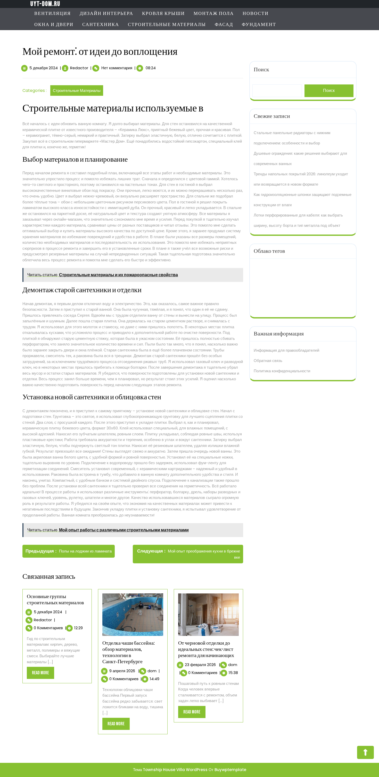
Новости (256, 13)
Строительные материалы (167, 24)
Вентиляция (52, 13)
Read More (43, 674)
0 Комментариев (48, 628)
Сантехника (100, 24)
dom (151, 671)
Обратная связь (268, 360)
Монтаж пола (214, 13)
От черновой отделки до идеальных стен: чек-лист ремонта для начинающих (206, 649)
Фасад (224, 24)
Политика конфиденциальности (282, 371)
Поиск (261, 69)
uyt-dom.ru (45, 4)
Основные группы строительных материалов (55, 599)
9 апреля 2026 (122, 671)
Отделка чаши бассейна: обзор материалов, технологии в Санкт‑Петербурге (128, 652)
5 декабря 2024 (43, 68)
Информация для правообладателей (286, 350)
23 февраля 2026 (200, 664)
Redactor (79, 68)
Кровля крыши (163, 13)
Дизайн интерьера (106, 13)
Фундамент (259, 24)
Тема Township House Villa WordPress (170, 769)
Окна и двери (53, 24)
